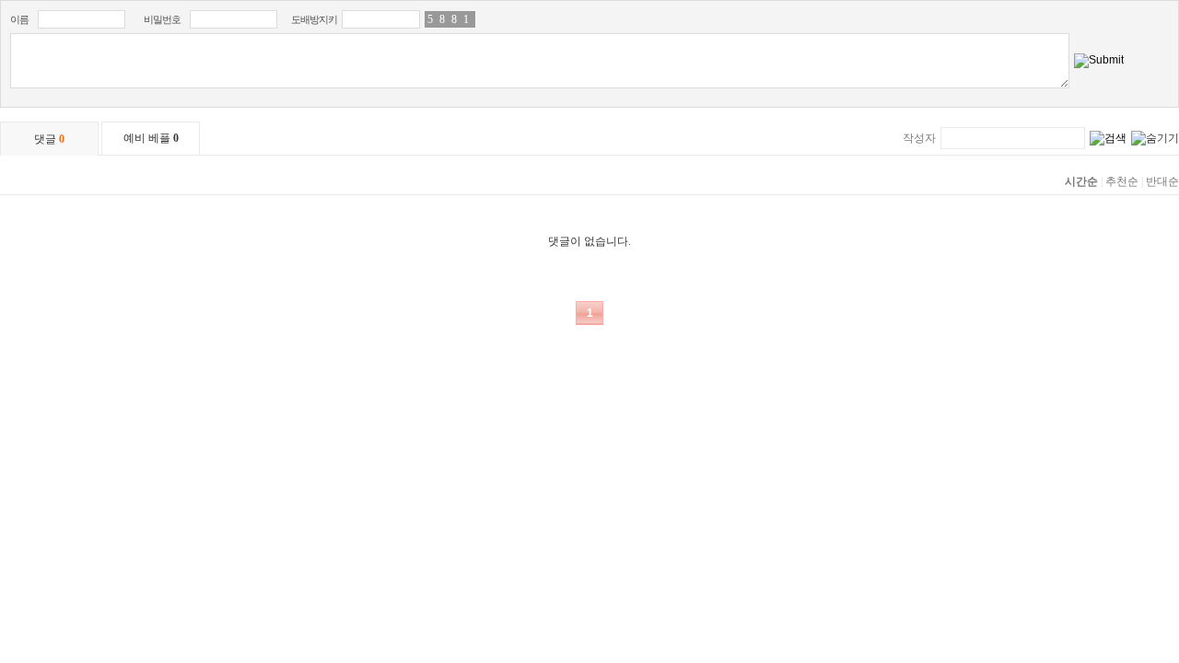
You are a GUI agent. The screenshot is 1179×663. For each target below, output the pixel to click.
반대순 (1162, 181)
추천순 (1121, 181)
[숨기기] (1155, 138)
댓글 (49, 139)
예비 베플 (151, 138)
